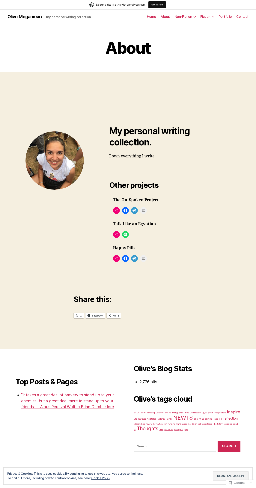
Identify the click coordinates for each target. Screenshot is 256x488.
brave (143, 413)
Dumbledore (195, 413)
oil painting (199, 419)
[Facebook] (125, 210)
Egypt (204, 413)
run (165, 424)
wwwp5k (178, 429)
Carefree (160, 413)
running (171, 424)
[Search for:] (174, 447)
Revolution (157, 424)
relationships (139, 424)
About (165, 17)
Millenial (161, 419)
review (149, 424)
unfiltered (168, 429)
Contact (242, 17)
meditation (151, 419)
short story (218, 424)
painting (208, 419)
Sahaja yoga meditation (186, 424)
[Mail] (143, 210)
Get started (157, 4)
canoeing (151, 413)
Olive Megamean (24, 16)
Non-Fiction (183, 17)
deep (187, 413)
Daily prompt (177, 413)
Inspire (233, 411)
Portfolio (225, 17)
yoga (186, 429)
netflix (169, 419)
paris (215, 419)
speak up (228, 424)
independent (220, 413)
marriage (142, 419)
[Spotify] (125, 234)
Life (135, 419)
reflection (230, 418)
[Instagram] (116, 210)
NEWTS (183, 417)
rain (220, 419)
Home (151, 17)
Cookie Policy (100, 478)
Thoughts (147, 428)
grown (210, 413)
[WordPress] (134, 210)
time (161, 429)
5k (135, 413)
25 (138, 413)
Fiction (205, 17)
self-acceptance (205, 424)
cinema (168, 413)
